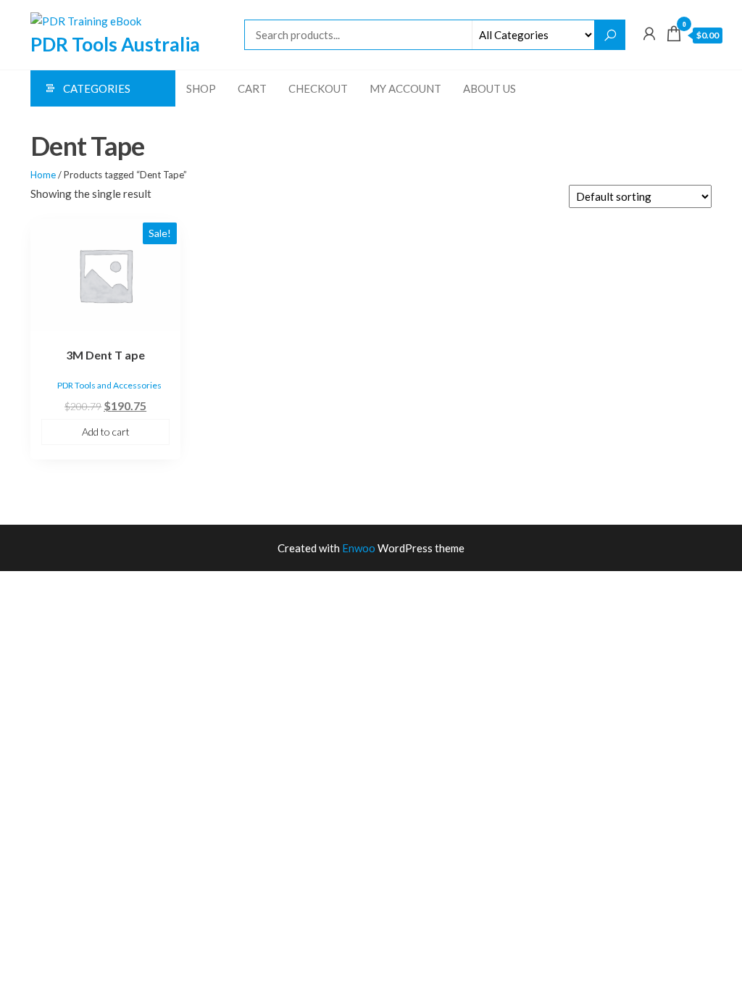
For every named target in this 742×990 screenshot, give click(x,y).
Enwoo (358, 547)
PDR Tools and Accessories (109, 385)
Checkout (318, 88)
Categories (96, 88)
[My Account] (649, 33)
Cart (252, 88)
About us (489, 88)
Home (43, 174)
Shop (201, 88)
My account (405, 88)
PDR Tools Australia (115, 44)
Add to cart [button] (106, 431)
